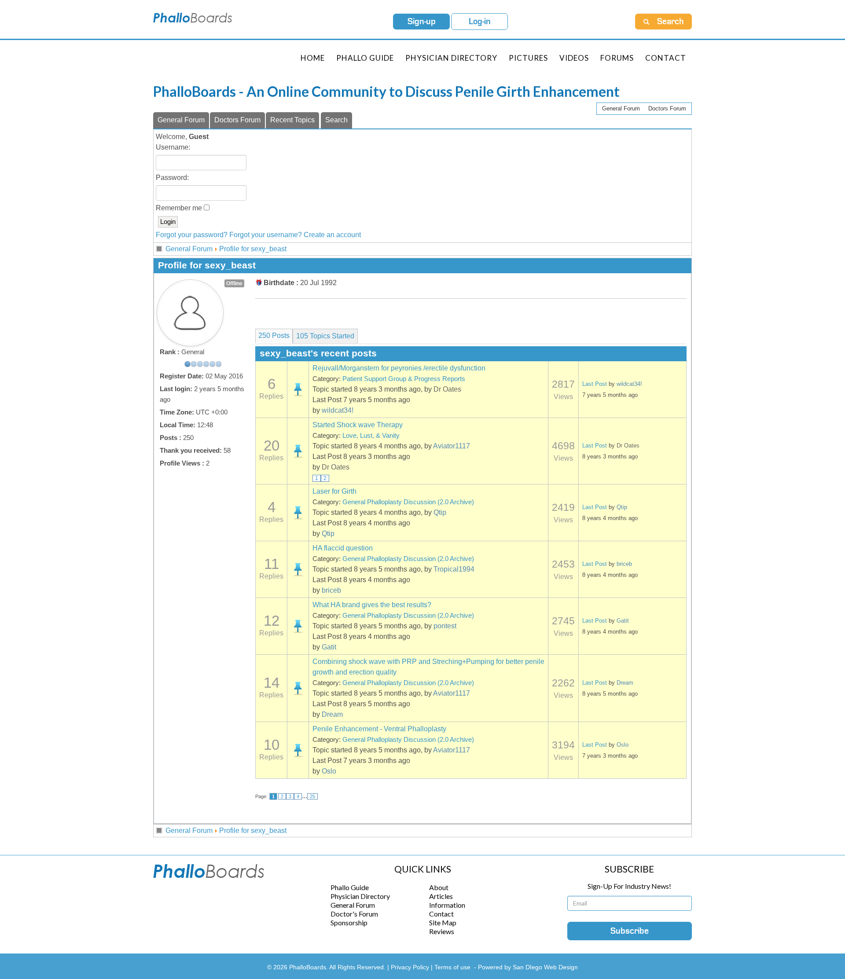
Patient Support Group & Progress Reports (403, 378)
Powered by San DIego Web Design (528, 967)
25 (312, 796)
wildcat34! (337, 410)
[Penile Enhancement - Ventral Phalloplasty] (298, 750)
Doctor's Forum (354, 913)
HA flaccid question (342, 548)
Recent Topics (292, 120)
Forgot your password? (192, 234)
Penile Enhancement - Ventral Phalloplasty (379, 729)
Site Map (442, 922)
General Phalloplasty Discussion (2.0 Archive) (408, 502)
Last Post (594, 384)
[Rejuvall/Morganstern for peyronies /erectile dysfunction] (298, 389)
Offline (234, 283)
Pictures (528, 57)
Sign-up (422, 21)
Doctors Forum (667, 108)
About (438, 887)
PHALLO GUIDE (365, 57)
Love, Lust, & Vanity (371, 435)
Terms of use (452, 967)
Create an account (332, 234)
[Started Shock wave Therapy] (298, 451)
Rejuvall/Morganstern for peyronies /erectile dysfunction (398, 368)
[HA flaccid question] (298, 569)
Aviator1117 (451, 446)
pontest (445, 626)
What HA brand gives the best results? (371, 605)
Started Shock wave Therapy (357, 425)
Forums (617, 57)
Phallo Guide (350, 887)
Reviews (441, 931)
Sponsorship (349, 922)
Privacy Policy (411, 967)
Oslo (329, 771)
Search (336, 120)
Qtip (440, 512)
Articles (441, 896)
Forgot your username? (265, 234)
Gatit (329, 647)
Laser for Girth (334, 491)
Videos (574, 57)
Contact (665, 57)
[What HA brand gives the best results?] (298, 626)
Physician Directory (451, 57)
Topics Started (325, 336)
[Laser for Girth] (298, 513)
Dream (332, 714)
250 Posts (274, 335)
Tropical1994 (454, 569)
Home (313, 57)
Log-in (480, 21)
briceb (331, 590)
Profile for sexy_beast (253, 249)
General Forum (621, 108)
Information (447, 905)
